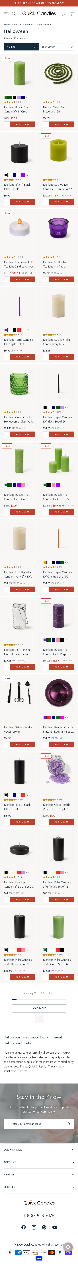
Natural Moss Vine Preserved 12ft (54, 109)
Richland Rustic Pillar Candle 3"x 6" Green (16, 109)
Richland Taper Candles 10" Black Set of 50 (57, 419)
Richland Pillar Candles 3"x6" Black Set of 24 (18, 962)
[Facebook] (23, 1227)
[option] (6, 97)
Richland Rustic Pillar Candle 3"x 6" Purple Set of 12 (58, 652)
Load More (39, 1008)
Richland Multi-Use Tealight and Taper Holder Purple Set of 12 (57, 265)
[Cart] (72, 14)
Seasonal (30, 24)
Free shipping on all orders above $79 (39, 3)
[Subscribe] (68, 1124)
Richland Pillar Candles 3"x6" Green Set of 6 (57, 962)
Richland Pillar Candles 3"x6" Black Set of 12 (57, 884)
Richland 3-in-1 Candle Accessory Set (18, 729)
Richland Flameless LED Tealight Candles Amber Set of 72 (18, 265)
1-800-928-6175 (39, 1215)
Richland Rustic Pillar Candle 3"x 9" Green (16, 497)
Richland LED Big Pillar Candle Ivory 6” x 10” (57, 342)
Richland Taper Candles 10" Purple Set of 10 (18, 342)
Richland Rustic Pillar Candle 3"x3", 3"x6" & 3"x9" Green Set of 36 (56, 497)
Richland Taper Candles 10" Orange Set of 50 (57, 574)
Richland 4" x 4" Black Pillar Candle (17, 187)
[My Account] (64, 14)
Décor (17, 24)
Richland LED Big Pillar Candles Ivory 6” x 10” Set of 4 (18, 575)
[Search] (14, 14)
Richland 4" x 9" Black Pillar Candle (17, 807)
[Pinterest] (44, 1227)
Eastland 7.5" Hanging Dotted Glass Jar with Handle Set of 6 (17, 652)
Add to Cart (22, 124)
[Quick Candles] (39, 14)
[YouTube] (54, 1227)
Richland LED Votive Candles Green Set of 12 (57, 187)
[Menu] (6, 14)
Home (7, 24)
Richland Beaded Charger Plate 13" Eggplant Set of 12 (58, 730)
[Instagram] (34, 1227)
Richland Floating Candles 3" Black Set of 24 (18, 885)
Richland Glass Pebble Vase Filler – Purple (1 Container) (56, 807)
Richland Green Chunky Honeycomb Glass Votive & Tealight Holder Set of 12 (19, 420)
